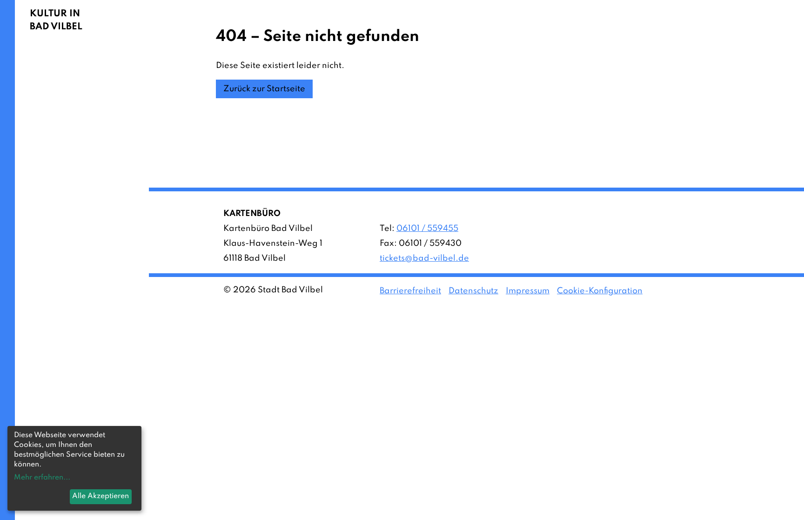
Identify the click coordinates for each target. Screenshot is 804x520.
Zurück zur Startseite (264, 89)
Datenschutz (473, 291)
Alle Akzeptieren (100, 496)
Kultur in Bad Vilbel (56, 20)
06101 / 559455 (427, 228)
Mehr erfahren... (42, 477)
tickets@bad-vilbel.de (424, 258)
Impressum (527, 291)
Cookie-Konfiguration (600, 291)
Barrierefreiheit (410, 291)
